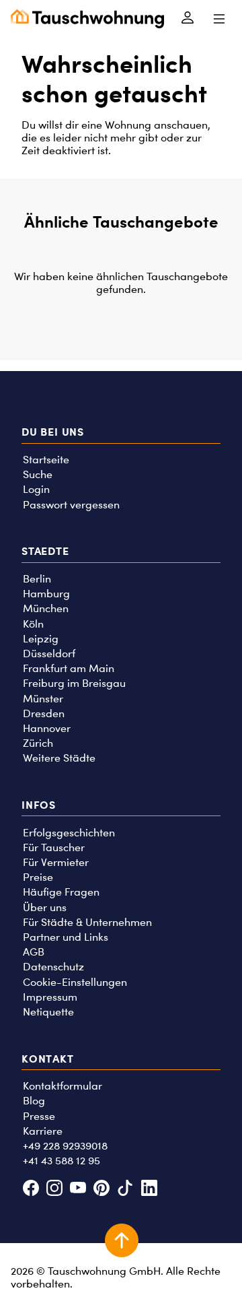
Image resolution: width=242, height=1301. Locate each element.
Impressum (50, 997)
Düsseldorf (49, 653)
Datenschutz (53, 966)
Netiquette (48, 1011)
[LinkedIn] (149, 1189)
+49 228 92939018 (65, 1145)
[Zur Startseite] (87, 18)
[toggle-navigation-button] (218, 18)
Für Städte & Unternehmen (87, 922)
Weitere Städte (59, 758)
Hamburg (46, 593)
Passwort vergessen (71, 504)
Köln (33, 624)
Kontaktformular (62, 1085)
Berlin (37, 578)
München (46, 608)
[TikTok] (125, 1189)
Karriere (43, 1131)
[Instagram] (54, 1189)
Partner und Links (65, 937)
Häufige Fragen (61, 892)
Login (36, 489)
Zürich (38, 743)
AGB (33, 951)
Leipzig (40, 638)
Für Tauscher (54, 847)
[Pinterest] (102, 1189)
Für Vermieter (56, 862)
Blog (34, 1100)
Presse (39, 1116)
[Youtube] (78, 1189)
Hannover (47, 728)
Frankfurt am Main (68, 668)
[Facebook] (31, 1189)
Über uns (45, 907)
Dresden (44, 713)
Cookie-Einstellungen (75, 982)
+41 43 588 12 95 (61, 1160)
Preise (38, 877)
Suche (37, 474)
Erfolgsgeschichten (69, 832)
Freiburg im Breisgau (74, 683)
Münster (43, 698)
